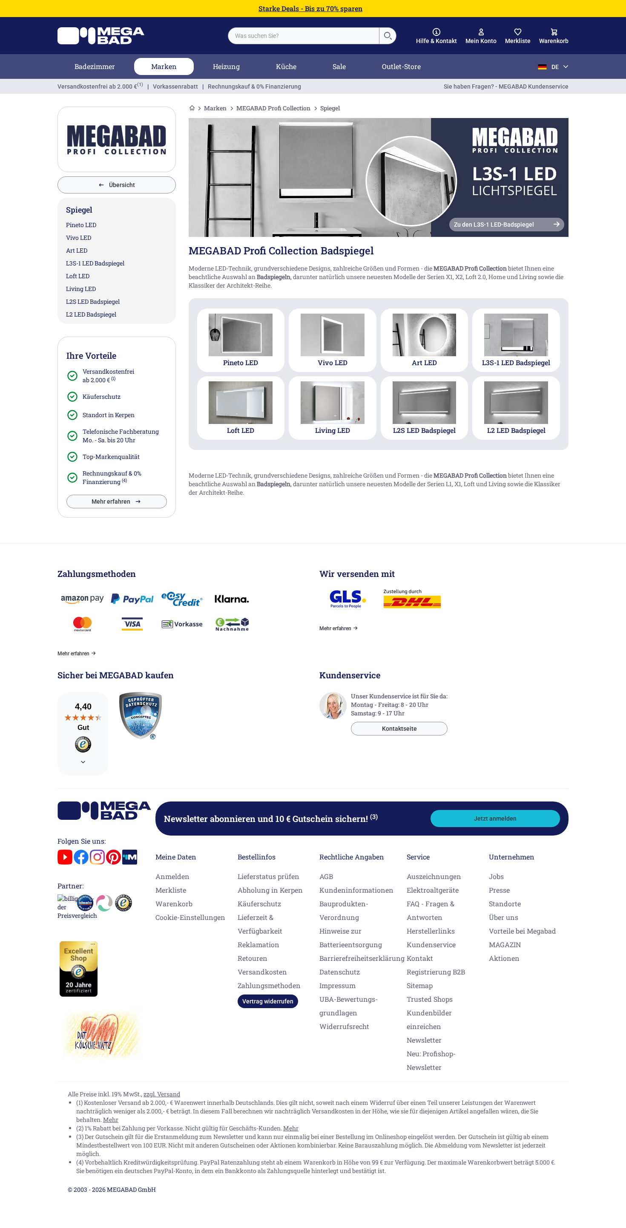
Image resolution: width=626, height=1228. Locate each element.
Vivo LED (78, 237)
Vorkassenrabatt (175, 86)
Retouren (252, 958)
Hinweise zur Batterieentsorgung (350, 937)
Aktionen (504, 958)
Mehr (110, 1120)
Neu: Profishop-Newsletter (431, 1060)
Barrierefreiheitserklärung (362, 958)
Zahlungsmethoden (269, 985)
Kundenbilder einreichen (429, 1019)
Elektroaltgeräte (433, 889)
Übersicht (122, 185)
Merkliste (170, 889)
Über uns (503, 917)
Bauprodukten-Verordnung (343, 910)
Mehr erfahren (111, 501)
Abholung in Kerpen (270, 889)
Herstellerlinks (431, 930)
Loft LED (77, 276)
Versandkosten (262, 971)
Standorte (505, 903)
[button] (436, 36)
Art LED (76, 250)
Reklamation (258, 944)
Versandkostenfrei (97, 86)
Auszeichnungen (434, 876)
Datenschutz (339, 971)
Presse (499, 889)
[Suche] (387, 35)
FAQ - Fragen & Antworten (430, 910)
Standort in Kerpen (109, 415)
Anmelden (172, 876)
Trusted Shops (430, 999)
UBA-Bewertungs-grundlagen (348, 1006)
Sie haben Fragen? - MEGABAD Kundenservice (506, 86)
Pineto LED (81, 225)
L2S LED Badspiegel (93, 301)
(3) (374, 816)
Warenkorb (173, 903)
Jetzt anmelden (495, 818)
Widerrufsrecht (344, 1026)
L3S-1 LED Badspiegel (95, 263)
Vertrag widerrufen (267, 1001)
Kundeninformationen (356, 889)
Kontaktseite (399, 728)
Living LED (81, 289)
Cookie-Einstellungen (190, 917)
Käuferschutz (102, 396)
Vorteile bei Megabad (522, 930)
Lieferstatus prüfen (268, 876)
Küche (286, 66)
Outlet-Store (401, 66)
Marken (164, 66)
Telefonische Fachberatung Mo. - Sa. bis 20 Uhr (121, 435)
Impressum (337, 985)
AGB (326, 876)
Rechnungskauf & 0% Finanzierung (254, 86)
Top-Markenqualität (111, 457)
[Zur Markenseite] (116, 139)
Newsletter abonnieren (271, 818)
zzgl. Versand (162, 1094)
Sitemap (420, 985)
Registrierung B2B (436, 971)
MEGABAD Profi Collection (273, 108)
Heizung (226, 66)
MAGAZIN (505, 944)
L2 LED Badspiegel (91, 314)
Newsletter (424, 1039)
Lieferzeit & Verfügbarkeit (260, 924)
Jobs (496, 876)
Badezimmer (95, 66)
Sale (339, 66)
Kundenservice (431, 944)
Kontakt (420, 958)
